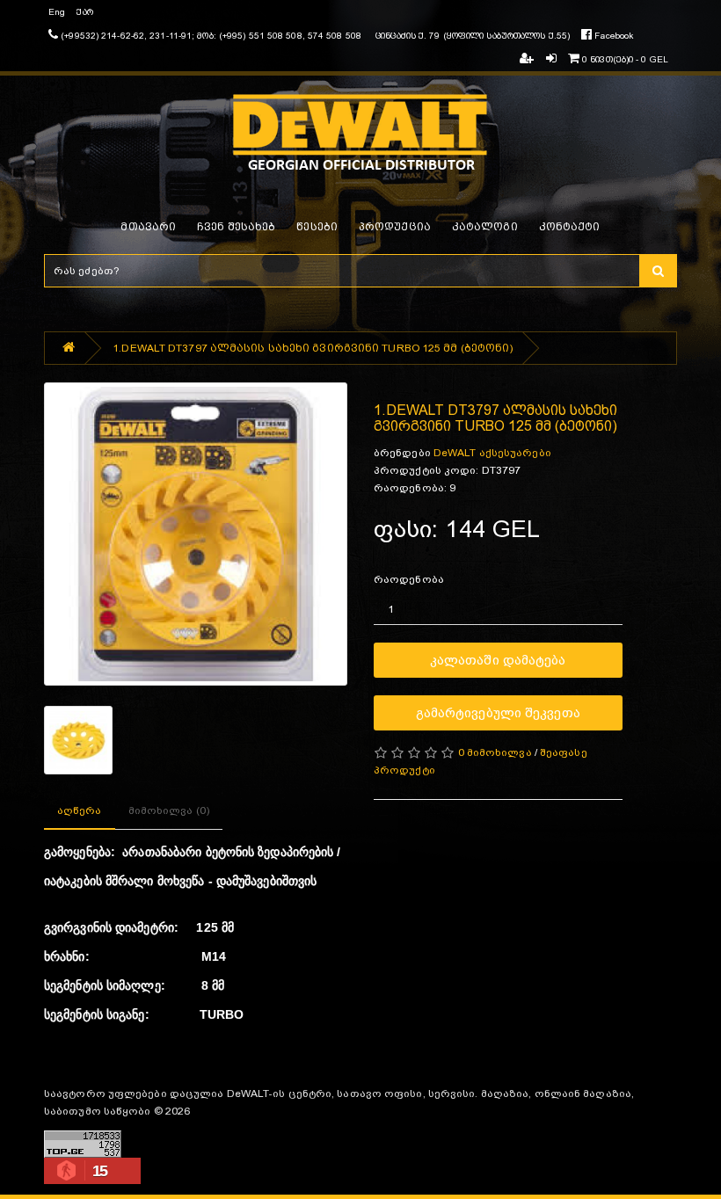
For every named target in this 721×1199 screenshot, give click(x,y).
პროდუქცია (395, 227)
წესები (317, 227)
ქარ (84, 12)
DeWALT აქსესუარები (492, 453)
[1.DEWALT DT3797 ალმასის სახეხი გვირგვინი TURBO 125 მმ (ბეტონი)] (195, 534)
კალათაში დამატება (498, 659)
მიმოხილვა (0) (168, 810)
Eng (56, 12)
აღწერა (79, 810)
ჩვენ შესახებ (236, 227)
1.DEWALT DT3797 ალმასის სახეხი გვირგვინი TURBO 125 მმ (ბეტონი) (313, 348)
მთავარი (148, 227)
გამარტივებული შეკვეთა (498, 712)
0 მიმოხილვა (495, 752)
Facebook (612, 35)
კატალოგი (485, 227)
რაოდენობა (409, 579)
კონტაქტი (570, 227)
